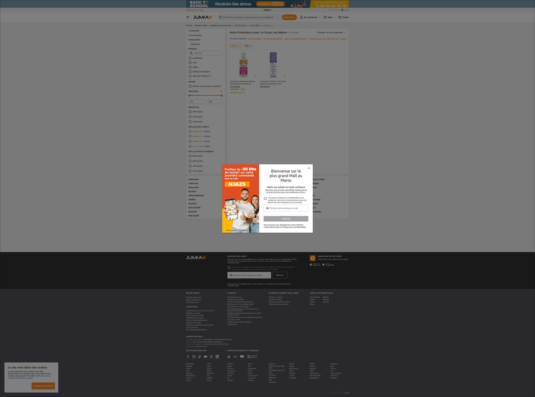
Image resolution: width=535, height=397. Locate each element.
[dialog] (267, 198)
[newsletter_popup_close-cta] (309, 168)
